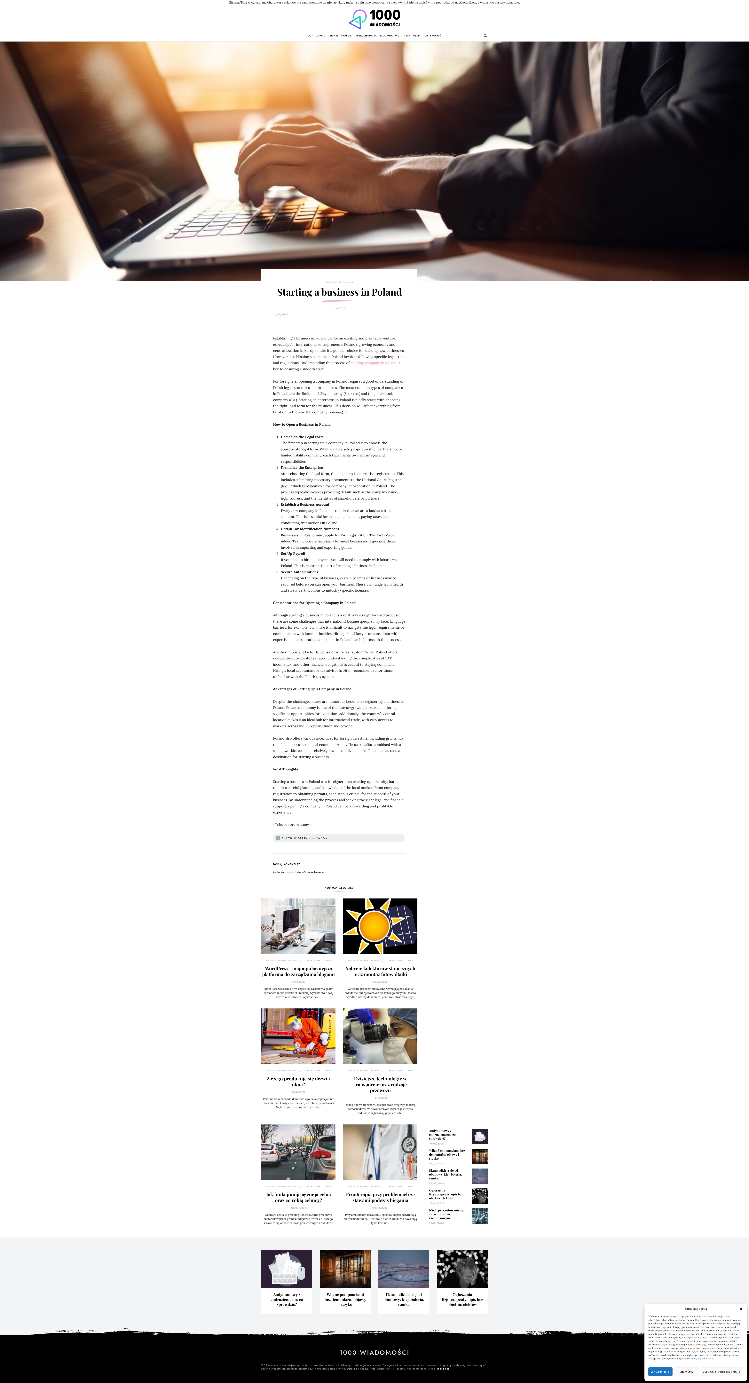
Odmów (687, 1372)
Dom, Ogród (316, 35)
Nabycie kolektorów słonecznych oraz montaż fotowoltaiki (380, 971)
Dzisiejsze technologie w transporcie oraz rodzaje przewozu (380, 1084)
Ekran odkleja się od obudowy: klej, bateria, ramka (445, 1174)
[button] (741, 1309)
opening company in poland (374, 363)
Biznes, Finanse (340, 35)
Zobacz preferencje (722, 1372)
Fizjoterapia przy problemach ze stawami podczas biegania (380, 1197)
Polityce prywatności (702, 1358)
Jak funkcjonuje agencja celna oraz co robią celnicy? (298, 1197)
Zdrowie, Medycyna (339, 282)
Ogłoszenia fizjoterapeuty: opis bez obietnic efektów (446, 1194)
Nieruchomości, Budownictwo (377, 35)
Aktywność (433, 35)
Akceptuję (660, 1372)
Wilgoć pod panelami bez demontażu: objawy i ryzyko (447, 1154)
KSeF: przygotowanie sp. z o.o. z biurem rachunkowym (446, 1214)
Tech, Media (412, 35)
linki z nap (443, 1368)
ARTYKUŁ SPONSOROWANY (283, 960)
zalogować (290, 872)
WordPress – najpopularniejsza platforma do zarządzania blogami (298, 971)
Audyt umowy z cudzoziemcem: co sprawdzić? (442, 1134)
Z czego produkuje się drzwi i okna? (298, 1081)
